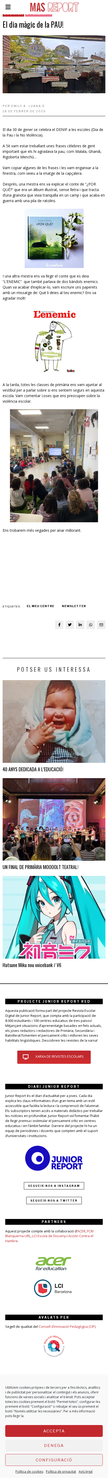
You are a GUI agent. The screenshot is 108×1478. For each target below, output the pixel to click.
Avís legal (86, 1471)
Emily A (18, 106)
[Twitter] (70, 625)
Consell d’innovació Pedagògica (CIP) (67, 1326)
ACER (81, 1231)
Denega (54, 1445)
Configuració (54, 1460)
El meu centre (40, 606)
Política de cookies (29, 1471)
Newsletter (74, 606)
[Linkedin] (80, 625)
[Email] (101, 625)
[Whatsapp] (91, 625)
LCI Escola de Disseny (49, 1236)
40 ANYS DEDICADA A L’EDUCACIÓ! (33, 769)
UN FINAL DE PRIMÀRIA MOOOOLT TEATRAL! (40, 866)
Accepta (54, 1431)
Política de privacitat (61, 1471)
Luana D (37, 106)
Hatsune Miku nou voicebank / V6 (32, 964)
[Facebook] (59, 625)
